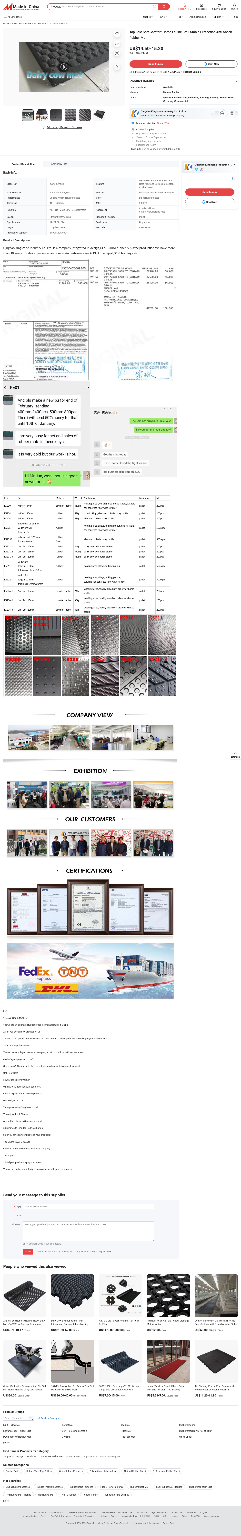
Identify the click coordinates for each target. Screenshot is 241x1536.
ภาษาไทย (174, 1516)
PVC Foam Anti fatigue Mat (17, 1436)
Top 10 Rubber (68, 1494)
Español (54, 1516)
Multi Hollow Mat (11, 1424)
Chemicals (17, 23)
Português (65, 1516)
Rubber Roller (13, 1471)
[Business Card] (232, 178)
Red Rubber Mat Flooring (18, 1494)
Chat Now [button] (213, 63)
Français (78, 1516)
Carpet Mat (67, 1424)
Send (28, 1251)
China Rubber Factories (18, 1486)
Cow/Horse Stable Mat (73, 1430)
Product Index (177, 1512)
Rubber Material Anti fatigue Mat (195, 1430)
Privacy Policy (169, 1523)
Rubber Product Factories (50, 1486)
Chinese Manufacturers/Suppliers (81, 1512)
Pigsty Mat (125, 1430)
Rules (235, 16)
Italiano (104, 1516)
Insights (203, 1512)
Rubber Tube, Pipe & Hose (39, 1471)
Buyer (162, 16)
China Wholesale (107, 1512)
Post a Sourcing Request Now (94, 1251)
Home (6, 23)
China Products (56, 1512)
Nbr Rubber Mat (46, 1494)
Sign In (135, 148)
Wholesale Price (125, 1512)
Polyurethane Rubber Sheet (103, 1471)
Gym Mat (66, 1436)
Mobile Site (191, 1512)
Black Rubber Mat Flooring (168, 1486)
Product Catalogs (49, 1418)
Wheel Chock (185, 1436)
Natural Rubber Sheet (135, 1471)
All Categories (15, 16)
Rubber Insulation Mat (200, 1486)
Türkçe (184, 1516)
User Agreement (139, 1523)
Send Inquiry (155, 63)
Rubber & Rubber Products (36, 23)
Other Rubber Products (71, 1471)
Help (179, 16)
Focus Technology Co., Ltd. (99, 1523)
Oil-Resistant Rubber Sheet (166, 1471)
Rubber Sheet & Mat (60, 23)
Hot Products (40, 1512)
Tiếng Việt (195, 1516)
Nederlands (127, 1516)
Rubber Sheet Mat (139, 1486)
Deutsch (114, 1516)
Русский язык (91, 1516)
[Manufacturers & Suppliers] (21, 6)
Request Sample (192, 71)
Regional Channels (159, 1512)
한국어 (147, 1516)
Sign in (234, 8)
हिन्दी (164, 1516)
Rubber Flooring (187, 1424)
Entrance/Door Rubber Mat (17, 1430)
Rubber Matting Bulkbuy (116, 1494)
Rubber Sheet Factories (81, 1486)
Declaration (154, 1523)
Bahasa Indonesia (211, 1516)
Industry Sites (142, 1512)
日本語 (156, 1516)
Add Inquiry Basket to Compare (64, 127)
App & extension (198, 16)
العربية (138, 1516)
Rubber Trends (90, 1494)
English (44, 1516)
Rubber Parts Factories (111, 1486)
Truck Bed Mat (127, 1436)
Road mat (125, 1424)
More (6, 1500)
